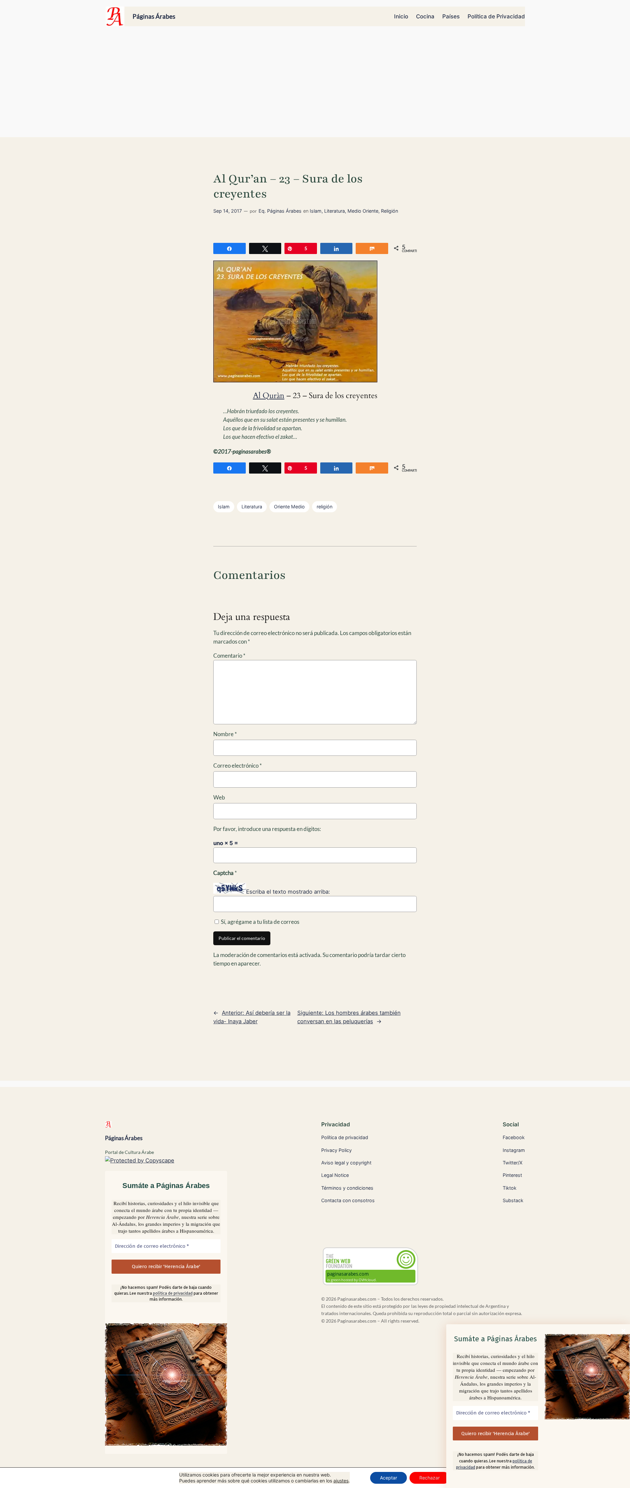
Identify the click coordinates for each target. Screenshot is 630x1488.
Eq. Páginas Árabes (280, 211)
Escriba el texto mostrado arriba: (288, 891)
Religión (389, 211)
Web (219, 797)
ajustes (340, 1480)
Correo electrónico (237, 765)
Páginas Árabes (154, 16)
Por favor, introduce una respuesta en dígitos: (267, 828)
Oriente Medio (289, 506)
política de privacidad (173, 1293)
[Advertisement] (315, 85)
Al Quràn (268, 395)
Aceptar (388, 1477)
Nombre (225, 734)
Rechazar (429, 1477)
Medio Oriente (362, 211)
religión (324, 506)
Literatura (334, 211)
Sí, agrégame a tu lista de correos (259, 921)
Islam (316, 211)
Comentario (229, 655)
